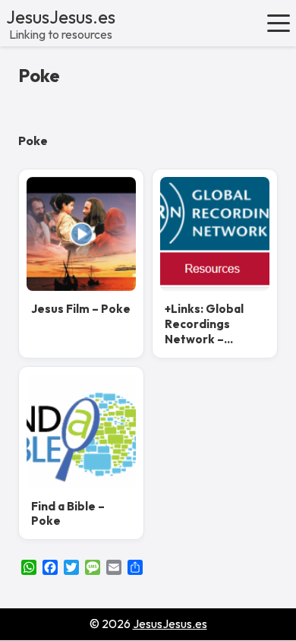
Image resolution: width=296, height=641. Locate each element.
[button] (278, 22)
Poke (39, 76)
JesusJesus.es (60, 16)
